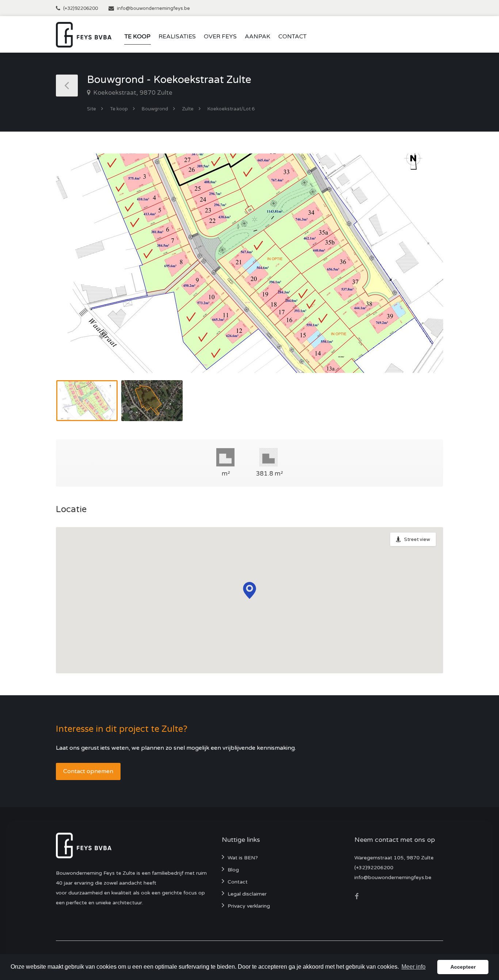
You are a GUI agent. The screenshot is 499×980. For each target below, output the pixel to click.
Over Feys (220, 36)
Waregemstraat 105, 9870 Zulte (394, 858)
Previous (77, 272)
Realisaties (177, 36)
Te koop (138, 36)
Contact (292, 36)
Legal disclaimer (247, 894)
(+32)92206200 (80, 8)
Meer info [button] (413, 967)
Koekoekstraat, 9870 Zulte (132, 93)
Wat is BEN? (243, 858)
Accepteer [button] (463, 967)
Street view (417, 539)
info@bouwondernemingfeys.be (153, 8)
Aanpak (257, 36)
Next (422, 272)
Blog (233, 870)
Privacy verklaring (249, 906)
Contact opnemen (88, 771)
